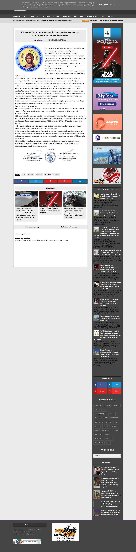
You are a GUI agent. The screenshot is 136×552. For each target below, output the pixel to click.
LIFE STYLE (98, 405)
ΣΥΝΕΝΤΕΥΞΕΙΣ (99, 443)
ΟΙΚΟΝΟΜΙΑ (78, 16)
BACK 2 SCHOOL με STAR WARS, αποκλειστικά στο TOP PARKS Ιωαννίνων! (50, 211)
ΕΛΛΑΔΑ (105, 418)
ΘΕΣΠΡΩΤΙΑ (45, 16)
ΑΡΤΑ (25, 16)
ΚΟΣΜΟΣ (97, 430)
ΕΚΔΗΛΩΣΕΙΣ (66, 16)
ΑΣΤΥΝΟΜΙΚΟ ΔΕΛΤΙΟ (101, 414)
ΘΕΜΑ (115, 422)
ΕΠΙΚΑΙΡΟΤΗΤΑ (91, 16)
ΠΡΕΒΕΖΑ (34, 16)
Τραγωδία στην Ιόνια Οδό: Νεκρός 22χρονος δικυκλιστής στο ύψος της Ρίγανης (110, 196)
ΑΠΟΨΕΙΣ (97, 409)
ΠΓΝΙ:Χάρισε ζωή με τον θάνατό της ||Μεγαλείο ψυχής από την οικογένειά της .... (109, 213)
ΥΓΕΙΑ (102, 16)
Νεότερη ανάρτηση (32, 227)
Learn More (104, 5)
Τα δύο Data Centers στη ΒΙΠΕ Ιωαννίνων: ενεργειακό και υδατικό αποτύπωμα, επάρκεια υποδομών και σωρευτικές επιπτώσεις (107, 335)
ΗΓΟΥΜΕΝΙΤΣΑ (99, 422)
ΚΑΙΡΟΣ (110, 16)
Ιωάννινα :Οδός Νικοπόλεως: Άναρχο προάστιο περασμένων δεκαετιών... (110, 318)
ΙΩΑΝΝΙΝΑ (16, 16)
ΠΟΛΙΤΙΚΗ (115, 430)
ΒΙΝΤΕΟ (55, 16)
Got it (112, 5)
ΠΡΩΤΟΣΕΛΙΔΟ (99, 438)
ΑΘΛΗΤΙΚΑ (116, 405)
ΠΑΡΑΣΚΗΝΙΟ (106, 430)
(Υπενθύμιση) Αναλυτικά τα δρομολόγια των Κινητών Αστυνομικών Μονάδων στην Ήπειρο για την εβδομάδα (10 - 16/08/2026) (74, 213)
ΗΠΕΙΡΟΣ (30, 174)
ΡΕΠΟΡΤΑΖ (109, 438)
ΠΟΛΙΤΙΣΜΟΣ (98, 434)
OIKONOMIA (107, 405)
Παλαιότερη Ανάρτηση (69, 227)
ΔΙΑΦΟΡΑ (97, 418)
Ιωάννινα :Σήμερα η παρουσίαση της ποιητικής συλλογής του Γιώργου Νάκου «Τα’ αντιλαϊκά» (110, 252)
